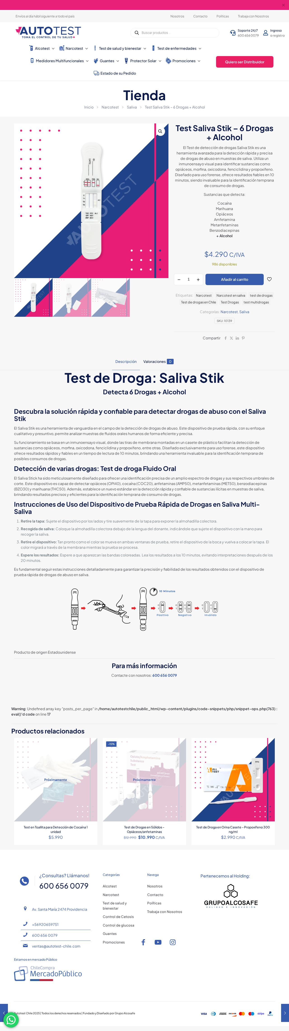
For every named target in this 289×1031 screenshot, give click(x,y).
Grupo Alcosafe (125, 1013)
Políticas (154, 903)
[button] (160, 131)
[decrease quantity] (179, 279)
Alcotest (110, 886)
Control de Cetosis (118, 916)
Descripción (126, 361)
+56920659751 (45, 924)
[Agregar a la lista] (91, 754)
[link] (231, 896)
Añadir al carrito (234, 279)
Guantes (110, 933)
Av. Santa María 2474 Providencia (59, 909)
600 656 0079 (164, 675)
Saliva (132, 107)
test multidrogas (256, 302)
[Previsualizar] (91, 764)
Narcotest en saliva (231, 295)
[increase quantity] (198, 279)
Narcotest (110, 107)
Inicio (88, 107)
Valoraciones (157, 361)
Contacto (155, 894)
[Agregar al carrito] (268, 744)
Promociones (114, 942)
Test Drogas (230, 302)
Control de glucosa (118, 925)
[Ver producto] (91, 744)
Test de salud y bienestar (115, 905)
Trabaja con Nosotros (164, 911)
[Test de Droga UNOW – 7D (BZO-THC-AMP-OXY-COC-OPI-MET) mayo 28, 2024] (285, 1013)
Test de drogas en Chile (198, 302)
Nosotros (155, 886)
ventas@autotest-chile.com (56, 946)
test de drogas (261, 295)
